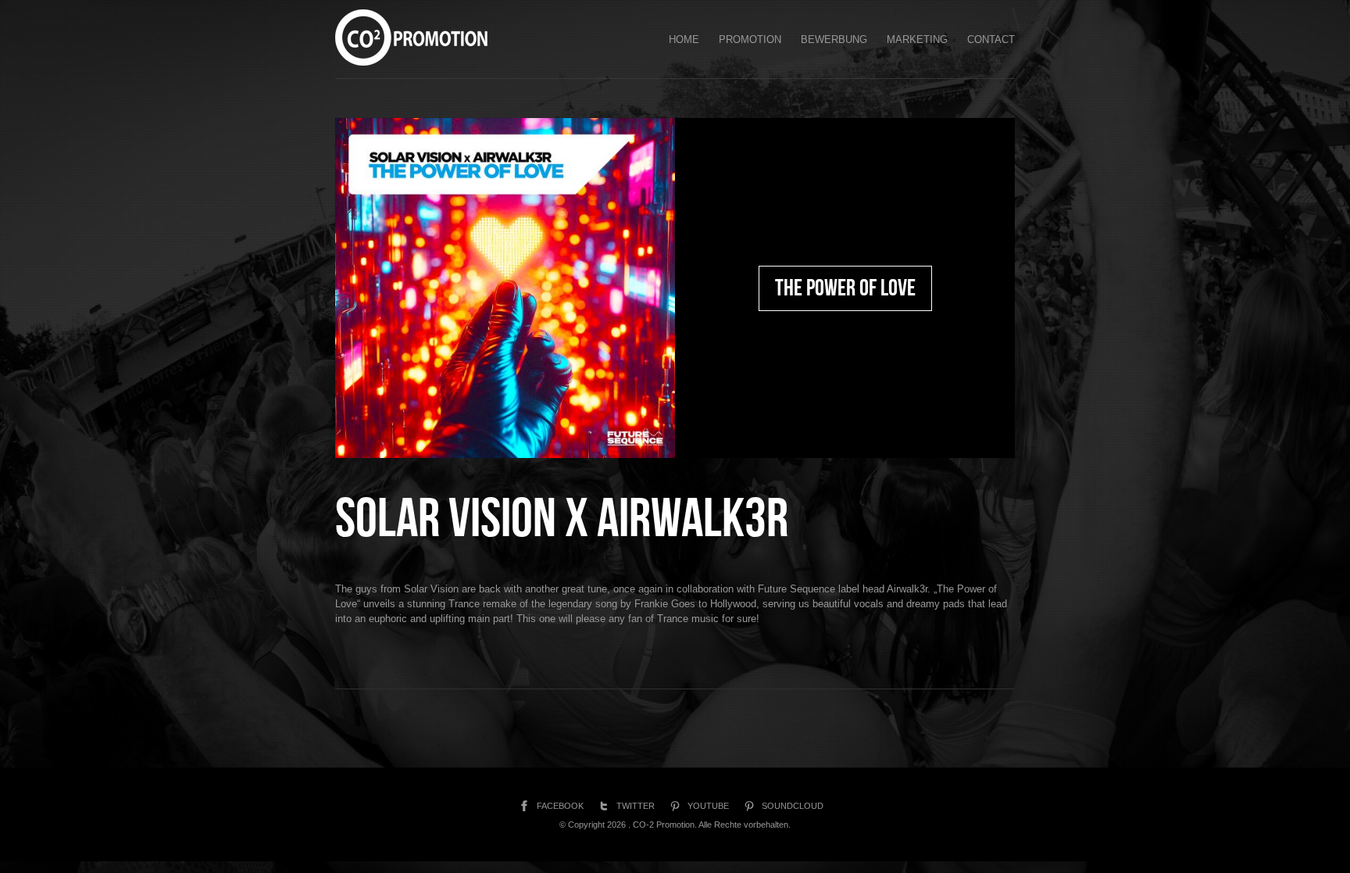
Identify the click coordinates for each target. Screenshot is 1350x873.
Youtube (708, 805)
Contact (991, 39)
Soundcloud (792, 805)
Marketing (917, 39)
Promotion (750, 39)
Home (684, 39)
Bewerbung (834, 39)
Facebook (560, 805)
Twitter (635, 805)
